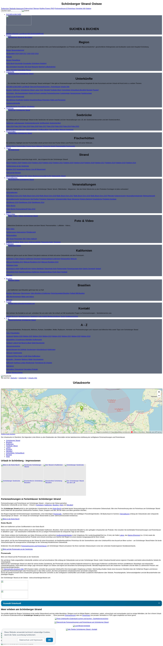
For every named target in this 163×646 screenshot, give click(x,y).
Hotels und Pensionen (57, 100)
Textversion (5, 8)
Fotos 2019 (26, 126)
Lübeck (15, 343)
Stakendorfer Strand (59, 176)
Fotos (8, 229)
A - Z (7, 318)
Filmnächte (46, 146)
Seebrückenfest (55, 123)
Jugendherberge (12, 106)
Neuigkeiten (15, 333)
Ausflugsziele (37, 339)
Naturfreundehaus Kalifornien (29, 272)
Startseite (12, 8)
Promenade (57, 514)
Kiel (19, 343)
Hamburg (9, 343)
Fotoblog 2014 (131, 163)
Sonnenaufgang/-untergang (15, 130)
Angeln (53, 146)
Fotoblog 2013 (11, 169)
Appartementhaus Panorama (40, 100)
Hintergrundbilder (35, 242)
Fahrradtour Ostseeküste (14, 369)
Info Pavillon (34, 199)
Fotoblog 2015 (121, 163)
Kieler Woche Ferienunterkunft (16, 209)
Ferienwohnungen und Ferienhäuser (34, 546)
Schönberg (40, 505)
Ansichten (20, 67)
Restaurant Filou (12, 356)
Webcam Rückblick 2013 (14, 262)
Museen (9, 60)
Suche (63, 316)
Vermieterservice (24, 316)
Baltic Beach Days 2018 (48, 196)
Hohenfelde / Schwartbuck (15, 453)
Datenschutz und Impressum (31, 640)
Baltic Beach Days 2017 (65, 196)
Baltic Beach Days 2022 (14, 196)
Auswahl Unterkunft (12, 603)
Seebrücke (10, 108)
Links (40, 316)
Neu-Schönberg (11, 67)
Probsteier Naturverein (47, 199)
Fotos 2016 (51, 126)
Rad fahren (10, 366)
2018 (21, 53)
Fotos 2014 (67, 126)
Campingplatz (65, 93)
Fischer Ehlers (11, 146)
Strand (8, 148)
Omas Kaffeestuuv (34, 356)
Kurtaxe (8, 373)
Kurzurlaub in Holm (12, 269)
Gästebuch (34, 316)
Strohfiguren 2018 (25, 202)
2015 (33, 53)
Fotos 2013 (75, 126)
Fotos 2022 (18, 126)
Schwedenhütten (61, 199)
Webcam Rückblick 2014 (32, 262)
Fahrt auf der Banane (13, 173)
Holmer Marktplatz (37, 269)
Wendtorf (14, 70)
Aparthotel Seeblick (22, 100)
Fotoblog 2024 (27, 163)
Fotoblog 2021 (58, 163)
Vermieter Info (80, 8)
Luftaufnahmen (50, 67)
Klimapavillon (65, 259)
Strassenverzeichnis (13, 346)
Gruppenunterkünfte (13, 103)
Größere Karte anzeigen (8, 434)
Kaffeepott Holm (25, 269)
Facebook (9, 336)
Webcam (39, 146)
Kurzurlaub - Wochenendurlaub (17, 93)
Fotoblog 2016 (110, 163)
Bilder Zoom (24, 242)
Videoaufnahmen (32, 130)
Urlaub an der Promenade (15, 97)
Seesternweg (31, 349)
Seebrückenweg (11, 349)
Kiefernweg (51, 349)
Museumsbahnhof (18, 50)
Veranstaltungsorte (12, 199)
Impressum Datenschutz (24, 8)
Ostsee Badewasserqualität (37, 176)
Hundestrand (21, 169)
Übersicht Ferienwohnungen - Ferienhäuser (45, 87)
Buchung (15, 316)
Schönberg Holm (12, 265)
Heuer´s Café (22, 356)
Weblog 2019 (85, 336)
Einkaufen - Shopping (13, 359)
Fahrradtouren (125, 514)
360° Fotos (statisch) (30, 239)
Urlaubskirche (97, 199)
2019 (17, 53)
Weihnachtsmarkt (149, 196)
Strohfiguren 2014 (38, 202)
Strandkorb (20, 176)
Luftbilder (9, 242)
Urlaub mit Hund (34, 93)
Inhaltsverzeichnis (71, 316)
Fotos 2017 (42, 126)
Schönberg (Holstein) (39, 63)
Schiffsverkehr (44, 123)
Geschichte (19, 63)
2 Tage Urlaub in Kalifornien (23, 259)
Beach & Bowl (26, 343)
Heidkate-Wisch (56, 90)
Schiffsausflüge (43, 130)
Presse (28, 70)
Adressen (9, 353)
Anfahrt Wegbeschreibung (51, 316)
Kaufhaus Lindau (20, 363)
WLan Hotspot (11, 176)
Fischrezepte (70, 146)
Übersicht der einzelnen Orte (14, 569)
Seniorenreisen (75, 93)
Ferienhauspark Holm (74, 269)
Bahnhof (42, 67)
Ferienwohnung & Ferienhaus (65, 8)
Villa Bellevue (11, 100)
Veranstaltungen (11, 178)
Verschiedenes (38, 359)
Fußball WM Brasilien (77, 293)
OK (49, 640)
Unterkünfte (10, 72)
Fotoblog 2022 (47, 163)
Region (8, 35)
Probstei (9, 57)
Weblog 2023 (47, 336)
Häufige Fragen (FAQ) (47, 8)
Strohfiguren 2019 (12, 202)
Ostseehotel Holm (50, 269)
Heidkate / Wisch (12, 446)
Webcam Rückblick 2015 (49, 262)
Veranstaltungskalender (134, 196)
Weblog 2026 (18, 336)
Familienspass (11, 232)
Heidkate (64, 272)
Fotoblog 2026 (16, 163)
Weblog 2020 (76, 336)
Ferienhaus (86, 615)
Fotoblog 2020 (68, 163)
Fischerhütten (11, 131)
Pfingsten (111, 196)
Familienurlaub (86, 93)
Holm (42, 90)
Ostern (8, 212)
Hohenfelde (22, 70)
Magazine (35, 67)
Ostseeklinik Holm (12, 272)
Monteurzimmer (17, 373)
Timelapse (57, 242)
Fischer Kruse (31, 146)
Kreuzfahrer (22, 106)
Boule (69, 199)
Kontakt (8, 302)
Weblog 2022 (56, 336)
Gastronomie (17, 353)
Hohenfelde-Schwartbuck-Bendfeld (74, 90)
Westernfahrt (10, 53)
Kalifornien (16, 90)
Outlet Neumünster (38, 343)
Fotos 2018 (34, 126)
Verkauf (98, 269)
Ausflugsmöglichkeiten (64, 535)
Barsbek (89, 90)
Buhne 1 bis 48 (31, 169)
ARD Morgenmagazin (13, 297)
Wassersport (41, 169)
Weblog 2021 (66, 336)
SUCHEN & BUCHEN (13, 14)
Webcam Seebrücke (66, 130)
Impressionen (21, 232)
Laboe (8, 70)
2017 (25, 53)
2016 (29, 53)
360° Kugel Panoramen (14, 239)
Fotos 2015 (59, 126)
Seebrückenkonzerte (32, 123)
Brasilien (9, 90)
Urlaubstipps (10, 339)
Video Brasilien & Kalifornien (40, 293)
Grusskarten (27, 63)
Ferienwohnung (70, 615)
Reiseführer (16, 60)
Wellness (25, 359)
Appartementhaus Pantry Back (50, 272)
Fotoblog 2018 (89, 163)
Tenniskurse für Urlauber (43, 363)
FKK (25, 176)
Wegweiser (76, 199)
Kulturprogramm (120, 196)
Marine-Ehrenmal (134, 535)
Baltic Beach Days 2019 (31, 196)
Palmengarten (62, 269)
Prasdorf (96, 90)
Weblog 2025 (27, 336)
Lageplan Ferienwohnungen (50, 93)
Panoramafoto (61, 146)
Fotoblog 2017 (100, 163)
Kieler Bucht (10, 63)
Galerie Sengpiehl (89, 269)
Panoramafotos (11, 235)
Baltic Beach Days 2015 (99, 196)
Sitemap (36, 8)
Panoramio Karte (47, 242)
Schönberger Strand (13, 440)
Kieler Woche (10, 206)
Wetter (30, 359)
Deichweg (37, 259)
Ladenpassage (19, 123)
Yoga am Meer (54, 130)
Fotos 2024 (10, 126)
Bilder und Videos (28, 297)
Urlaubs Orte (65, 87)
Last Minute (23, 34)
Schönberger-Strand (28, 90)
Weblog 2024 (37, 336)
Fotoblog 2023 (37, 163)
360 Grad (28, 67)
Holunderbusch (41, 349)
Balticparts (9, 363)
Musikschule (30, 363)
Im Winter (16, 242)
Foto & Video (10, 214)
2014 (37, 53)
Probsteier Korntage (109, 199)
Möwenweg (17, 293)
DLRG (49, 176)
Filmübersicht (31, 232)
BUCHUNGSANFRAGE (35, 34)
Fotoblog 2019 (79, 163)
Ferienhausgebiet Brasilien (60, 293)
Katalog (88, 8)
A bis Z (8, 333)
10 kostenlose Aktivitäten (23, 339)
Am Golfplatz (22, 349)
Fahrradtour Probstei (31, 369)
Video (12, 229)
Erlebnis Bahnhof (86, 199)
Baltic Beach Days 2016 (82, 196)
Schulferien (31, 106)
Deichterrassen (24, 199)
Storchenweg (25, 293)
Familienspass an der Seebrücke (17, 166)
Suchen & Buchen (12, 34)
